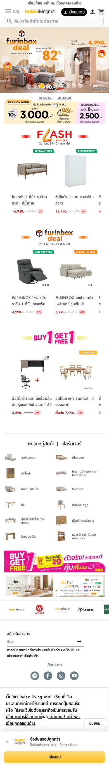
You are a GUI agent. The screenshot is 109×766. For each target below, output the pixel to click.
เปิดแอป (55, 757)
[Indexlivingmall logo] (42, 12)
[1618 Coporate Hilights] (54, 338)
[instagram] (61, 675)
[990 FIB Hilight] (54, 237)
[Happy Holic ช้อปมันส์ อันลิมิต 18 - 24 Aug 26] (54, 110)
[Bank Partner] (80, 586)
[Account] (92, 11)
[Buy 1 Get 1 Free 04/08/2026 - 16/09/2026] (54, 562)
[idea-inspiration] (28, 586)
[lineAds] (34, 675)
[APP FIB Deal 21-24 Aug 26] (54, 60)
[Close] (7, 742)
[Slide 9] (80, 85)
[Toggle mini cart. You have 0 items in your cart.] (101, 11)
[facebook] (48, 675)
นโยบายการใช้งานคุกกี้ (24, 716)
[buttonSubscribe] (79, 641)
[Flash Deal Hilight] (54, 136)
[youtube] (74, 675)
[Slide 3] (41, 85)
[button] (5, 60)
